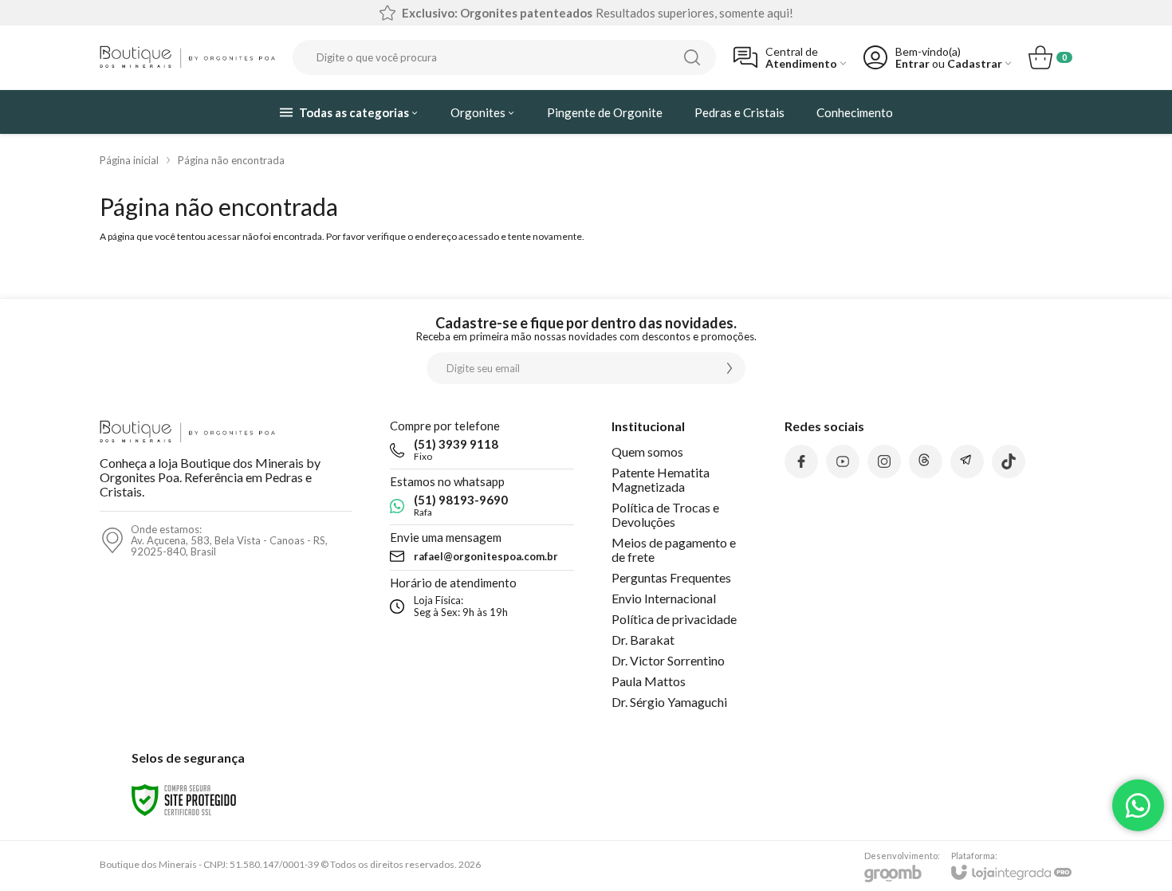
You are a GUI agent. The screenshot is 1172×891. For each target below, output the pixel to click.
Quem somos (647, 451)
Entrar (912, 63)
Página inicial (129, 160)
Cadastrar (974, 63)
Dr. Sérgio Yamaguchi (669, 701)
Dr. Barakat (643, 639)
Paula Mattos (649, 681)
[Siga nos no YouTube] (842, 461)
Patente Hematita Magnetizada (661, 479)
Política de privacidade (674, 618)
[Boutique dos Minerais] (187, 57)
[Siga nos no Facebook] (801, 461)
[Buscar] (692, 57)
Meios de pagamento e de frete (674, 549)
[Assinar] (729, 368)
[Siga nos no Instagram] (884, 461)
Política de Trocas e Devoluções (665, 514)
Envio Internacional (664, 598)
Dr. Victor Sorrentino (668, 660)
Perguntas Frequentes (671, 577)
